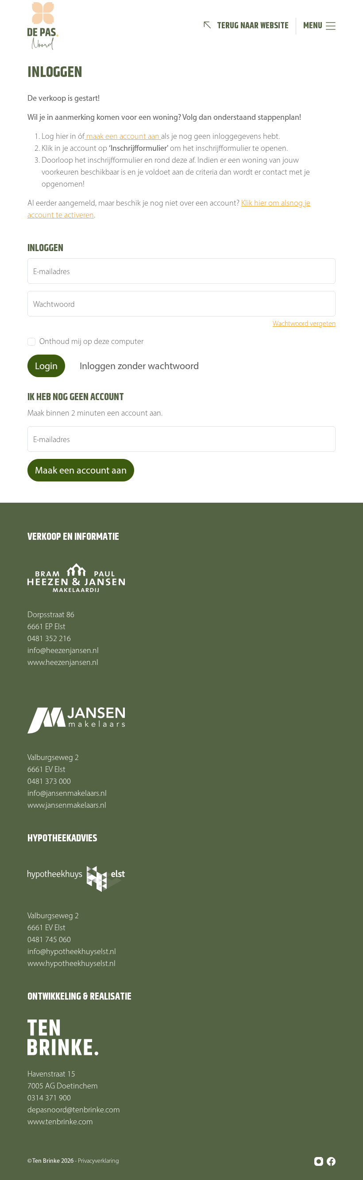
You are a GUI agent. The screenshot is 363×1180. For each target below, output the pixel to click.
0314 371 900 (49, 1098)
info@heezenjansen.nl (63, 650)
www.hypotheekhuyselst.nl (71, 963)
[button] (246, 26)
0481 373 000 (49, 781)
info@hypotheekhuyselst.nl (71, 951)
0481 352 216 (49, 638)
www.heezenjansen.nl (62, 662)
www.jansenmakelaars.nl (66, 805)
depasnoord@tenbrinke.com (73, 1110)
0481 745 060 (49, 939)
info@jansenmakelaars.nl (67, 793)
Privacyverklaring (98, 1161)
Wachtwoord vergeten (304, 323)
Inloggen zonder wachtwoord (139, 366)
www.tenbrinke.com (60, 1122)
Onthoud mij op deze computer (91, 341)
